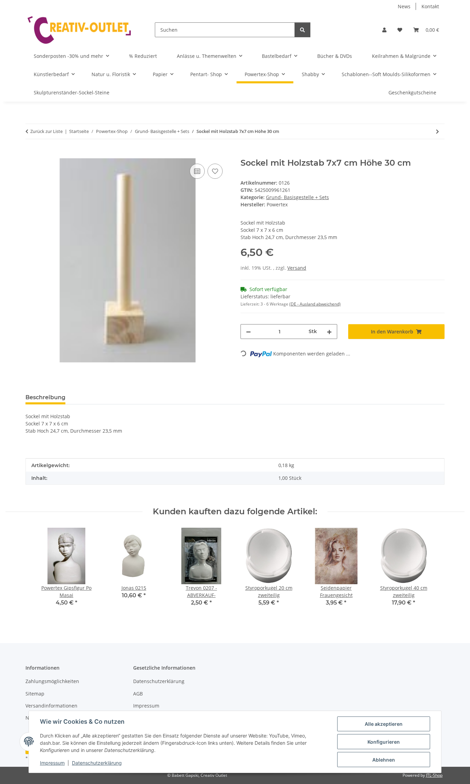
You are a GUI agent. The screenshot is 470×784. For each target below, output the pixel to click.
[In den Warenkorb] (30, 154)
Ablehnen (383, 760)
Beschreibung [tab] (45, 397)
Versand (296, 268)
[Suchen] (302, 29)
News (404, 6)
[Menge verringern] (248, 331)
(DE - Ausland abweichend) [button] (315, 304)
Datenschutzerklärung (97, 763)
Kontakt (430, 6)
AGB (138, 693)
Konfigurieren (383, 742)
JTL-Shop (434, 775)
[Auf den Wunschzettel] (215, 171)
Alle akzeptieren (384, 724)
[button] (384, 30)
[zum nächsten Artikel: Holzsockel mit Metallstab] (437, 131)
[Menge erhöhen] (329, 331)
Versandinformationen (51, 705)
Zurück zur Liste (46, 131)
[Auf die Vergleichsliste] (197, 171)
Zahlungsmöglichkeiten (52, 681)
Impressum (52, 763)
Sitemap (34, 693)
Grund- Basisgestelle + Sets (297, 197)
